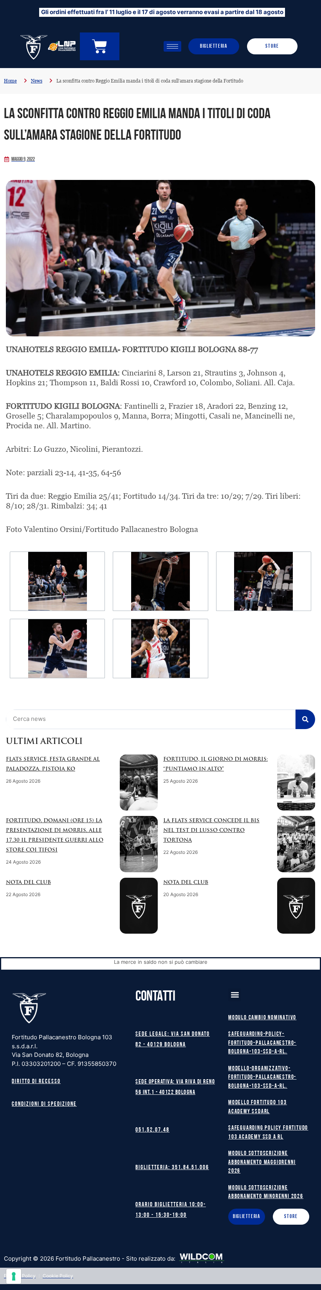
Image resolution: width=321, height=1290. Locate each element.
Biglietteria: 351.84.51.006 (172, 1168)
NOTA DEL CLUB (28, 882)
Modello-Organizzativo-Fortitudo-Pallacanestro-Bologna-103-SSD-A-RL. (262, 1077)
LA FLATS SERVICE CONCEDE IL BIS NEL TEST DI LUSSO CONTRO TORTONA (211, 830)
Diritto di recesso (36, 1082)
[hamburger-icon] (172, 46)
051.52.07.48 (152, 1130)
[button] (234, 994)
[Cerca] (305, 719)
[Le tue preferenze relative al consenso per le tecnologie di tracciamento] (13, 1276)
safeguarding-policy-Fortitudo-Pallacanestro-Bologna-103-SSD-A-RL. (262, 1043)
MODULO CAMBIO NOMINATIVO (262, 1018)
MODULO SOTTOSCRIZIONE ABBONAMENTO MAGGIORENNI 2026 (262, 1162)
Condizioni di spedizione (44, 1104)
